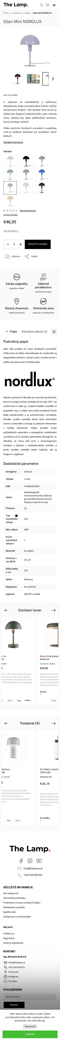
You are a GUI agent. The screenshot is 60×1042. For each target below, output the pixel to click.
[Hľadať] (41, 4)
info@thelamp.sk (33, 868)
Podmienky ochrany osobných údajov (21, 902)
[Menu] (54, 5)
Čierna (10, 700)
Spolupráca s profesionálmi (17, 916)
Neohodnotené (28, 210)
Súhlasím (30, 1034)
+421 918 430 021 (33, 875)
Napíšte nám (9, 912)
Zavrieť (49, 265)
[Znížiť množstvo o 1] (8, 244)
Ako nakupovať (10, 893)
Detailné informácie (13, 142)
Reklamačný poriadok (14, 907)
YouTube (39, 860)
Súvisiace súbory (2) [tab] (34, 331)
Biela (8, 820)
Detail (43, 692)
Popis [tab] (13, 331)
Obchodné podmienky (14, 898)
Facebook (21, 860)
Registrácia (9, 938)
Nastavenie (30, 1026)
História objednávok (13, 943)
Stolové (28, 471)
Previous (6, 610)
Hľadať (14, 1004)
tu (44, 1020)
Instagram (30, 860)
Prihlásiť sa (8, 933)
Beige (19, 700)
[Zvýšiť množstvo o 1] (20, 244)
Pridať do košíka (37, 244)
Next (54, 610)
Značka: (11, 214)
